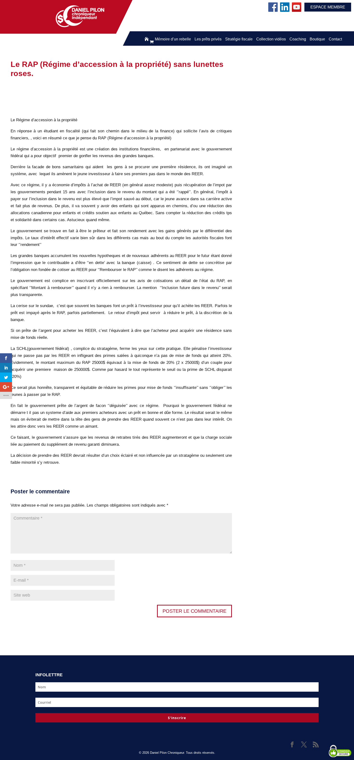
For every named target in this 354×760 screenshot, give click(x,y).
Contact (335, 39)
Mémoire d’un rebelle (173, 39)
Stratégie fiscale (239, 39)
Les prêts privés (208, 39)
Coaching (297, 39)
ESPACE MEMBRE (327, 7)
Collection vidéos (271, 39)
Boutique (317, 39)
